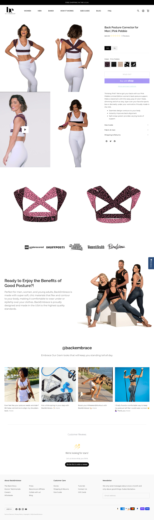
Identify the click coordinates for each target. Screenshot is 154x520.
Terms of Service (9, 514)
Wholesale (9, 495)
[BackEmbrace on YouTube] (26, 509)
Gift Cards (82, 492)
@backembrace (77, 347)
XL (115, 48)
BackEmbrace (38, 514)
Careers (7, 492)
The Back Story (10, 486)
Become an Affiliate (37, 489)
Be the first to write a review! (77, 464)
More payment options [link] (127, 86)
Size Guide (85, 11)
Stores (56, 486)
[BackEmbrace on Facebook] (16, 509)
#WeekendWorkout (95, 405)
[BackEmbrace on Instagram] (23, 509)
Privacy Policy (19, 514)
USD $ (8, 509)
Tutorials (81, 486)
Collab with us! (35, 492)
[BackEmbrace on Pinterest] (19, 509)
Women (27, 11)
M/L (107, 48)
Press (31, 486)
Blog (98, 11)
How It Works (67, 11)
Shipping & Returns (113, 135)
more (11, 411)
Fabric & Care (110, 130)
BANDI (51, 11)
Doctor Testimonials (13, 489)
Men (39, 11)
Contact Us (82, 489)
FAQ (109, 11)
